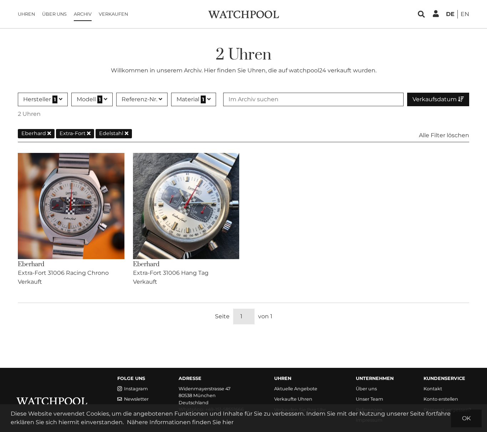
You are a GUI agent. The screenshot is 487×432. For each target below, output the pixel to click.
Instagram (136, 388)
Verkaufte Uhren (293, 399)
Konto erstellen (441, 399)
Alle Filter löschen (444, 135)
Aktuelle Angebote (295, 388)
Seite (222, 316)
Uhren (26, 14)
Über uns (54, 14)
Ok (466, 418)
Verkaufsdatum (435, 99)
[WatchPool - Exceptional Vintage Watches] (243, 13)
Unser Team (369, 399)
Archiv (83, 14)
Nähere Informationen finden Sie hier (180, 422)
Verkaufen (113, 14)
